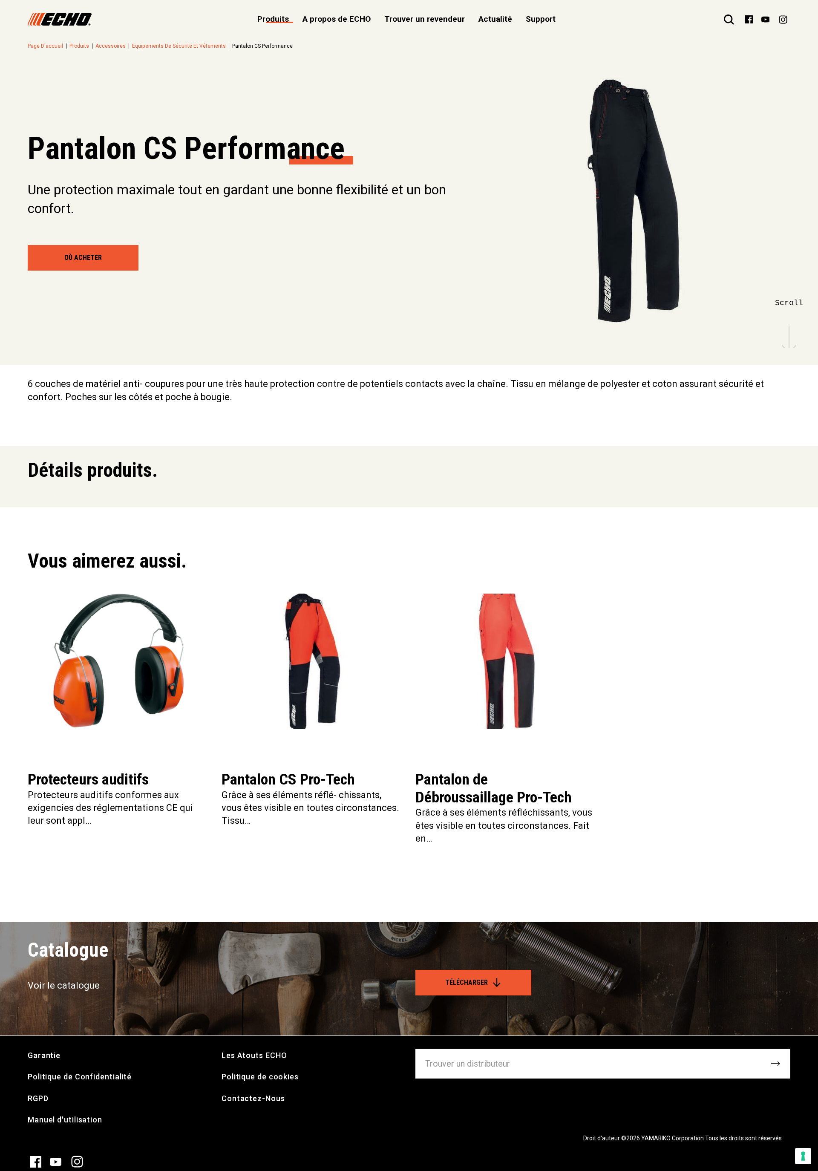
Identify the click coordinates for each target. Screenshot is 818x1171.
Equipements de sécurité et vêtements (179, 46)
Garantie (44, 1055)
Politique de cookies (260, 1076)
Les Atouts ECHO (254, 1055)
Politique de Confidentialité (80, 1076)
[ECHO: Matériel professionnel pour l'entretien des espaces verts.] (60, 19)
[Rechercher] (729, 19)
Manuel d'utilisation (65, 1119)
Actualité (495, 19)
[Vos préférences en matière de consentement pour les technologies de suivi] (803, 1156)
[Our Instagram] (783, 19)
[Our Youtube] (765, 19)
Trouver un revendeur (424, 19)
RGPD (38, 1098)
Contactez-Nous (253, 1098)
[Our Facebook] (749, 19)
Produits (79, 46)
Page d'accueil (45, 46)
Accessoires (110, 46)
